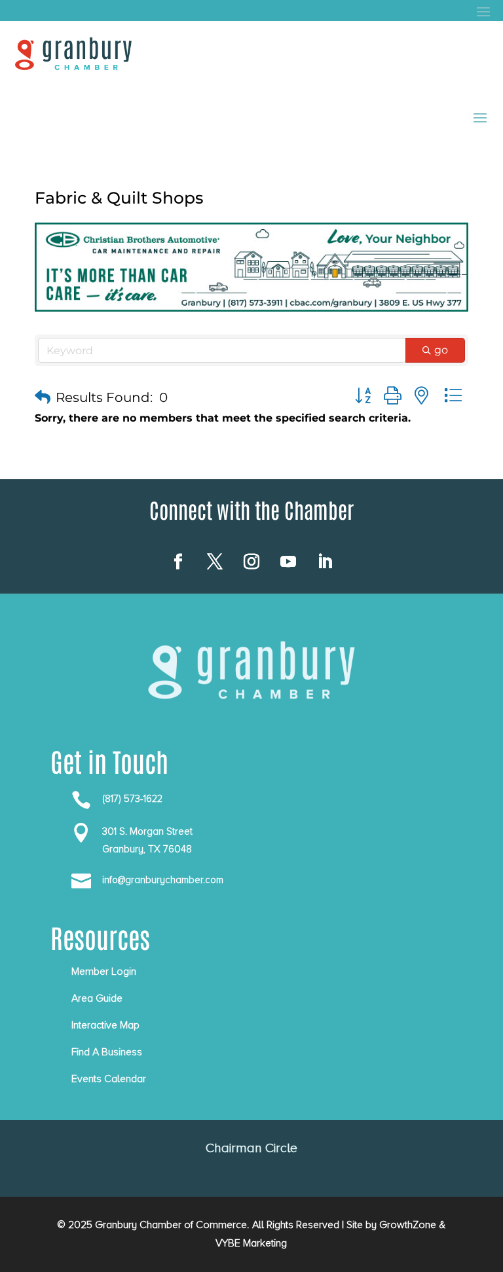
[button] (42, 397)
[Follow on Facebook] (178, 561)
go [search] (441, 350)
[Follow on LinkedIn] (325, 561)
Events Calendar (108, 1078)
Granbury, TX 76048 (147, 849)
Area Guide (96, 998)
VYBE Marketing (251, 1243)
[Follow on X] (215, 561)
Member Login (103, 971)
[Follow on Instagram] (251, 561)
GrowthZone (407, 1224)
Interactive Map (105, 1025)
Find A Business (106, 1052)
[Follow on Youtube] (288, 561)
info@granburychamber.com (162, 880)
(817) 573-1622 (132, 799)
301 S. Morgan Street (147, 831)
